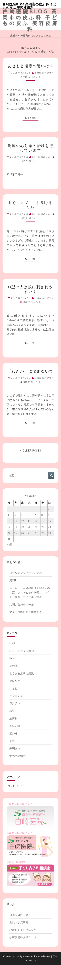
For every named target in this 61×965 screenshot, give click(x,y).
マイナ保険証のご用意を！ (25, 612)
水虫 (12, 710)
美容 (12, 740)
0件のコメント (32, 76)
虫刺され (14, 748)
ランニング (16, 695)
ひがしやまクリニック (22, 929)
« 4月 (9, 544)
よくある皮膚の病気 (21, 673)
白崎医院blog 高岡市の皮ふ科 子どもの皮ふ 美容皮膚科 (29, 5)
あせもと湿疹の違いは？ (31, 65)
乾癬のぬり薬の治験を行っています (30, 147)
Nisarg (32, 960)
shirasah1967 (44, 72)
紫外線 (13, 733)
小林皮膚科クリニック (22, 937)
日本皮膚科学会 (18, 914)
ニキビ (13, 688)
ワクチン (14, 703)
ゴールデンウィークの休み (25, 572)
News (12, 658)
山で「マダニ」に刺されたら (31, 204)
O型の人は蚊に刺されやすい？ (30, 288)
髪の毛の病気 (17, 756)
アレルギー (16, 681)
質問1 (12, 580)
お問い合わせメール (21, 604)
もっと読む (31, 117)
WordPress (44, 956)
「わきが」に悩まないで (30, 371)
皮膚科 (13, 718)
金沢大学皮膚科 (18, 922)
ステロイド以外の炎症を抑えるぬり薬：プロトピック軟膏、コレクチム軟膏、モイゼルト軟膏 (29, 592)
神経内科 (14, 726)
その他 (13, 665)
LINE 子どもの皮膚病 (21, 650)
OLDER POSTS (31, 450)
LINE (12, 643)
